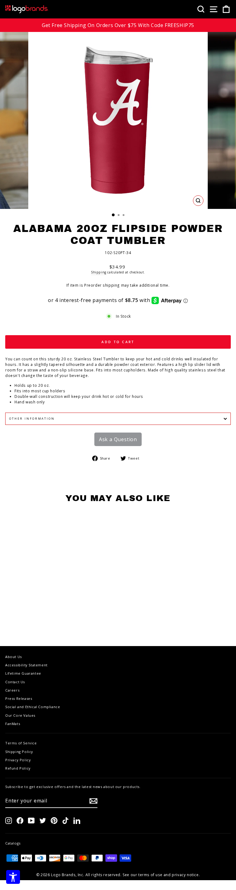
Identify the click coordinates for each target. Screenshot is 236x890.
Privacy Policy (18, 760)
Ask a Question (118, 439)
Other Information (32, 419)
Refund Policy (18, 768)
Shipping (98, 272)
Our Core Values (20, 715)
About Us (13, 656)
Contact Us (15, 682)
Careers (12, 690)
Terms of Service (21, 743)
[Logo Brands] (26, 9)
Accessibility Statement (26, 665)
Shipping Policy (19, 751)
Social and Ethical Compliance (32, 706)
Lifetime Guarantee (23, 673)
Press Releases (18, 698)
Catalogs (13, 843)
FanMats (12, 723)
